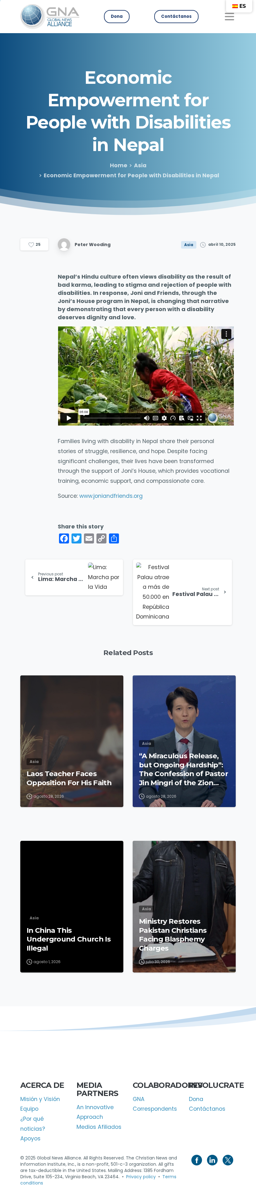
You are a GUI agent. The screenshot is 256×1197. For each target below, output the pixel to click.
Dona (196, 1099)
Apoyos (30, 1138)
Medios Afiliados (98, 1127)
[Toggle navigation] (229, 16)
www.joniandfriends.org (111, 496)
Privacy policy (141, 1177)
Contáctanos (207, 1109)
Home (118, 165)
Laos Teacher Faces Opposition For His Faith (69, 778)
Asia (140, 165)
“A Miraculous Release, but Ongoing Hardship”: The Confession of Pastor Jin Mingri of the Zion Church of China (183, 769)
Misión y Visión (40, 1099)
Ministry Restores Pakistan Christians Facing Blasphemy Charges (172, 934)
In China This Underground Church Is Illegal (69, 939)
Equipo (29, 1109)
